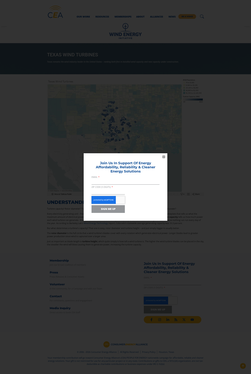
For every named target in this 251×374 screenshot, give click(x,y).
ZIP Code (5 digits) (101, 187)
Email (95, 177)
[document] (125, 187)
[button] (164, 157)
